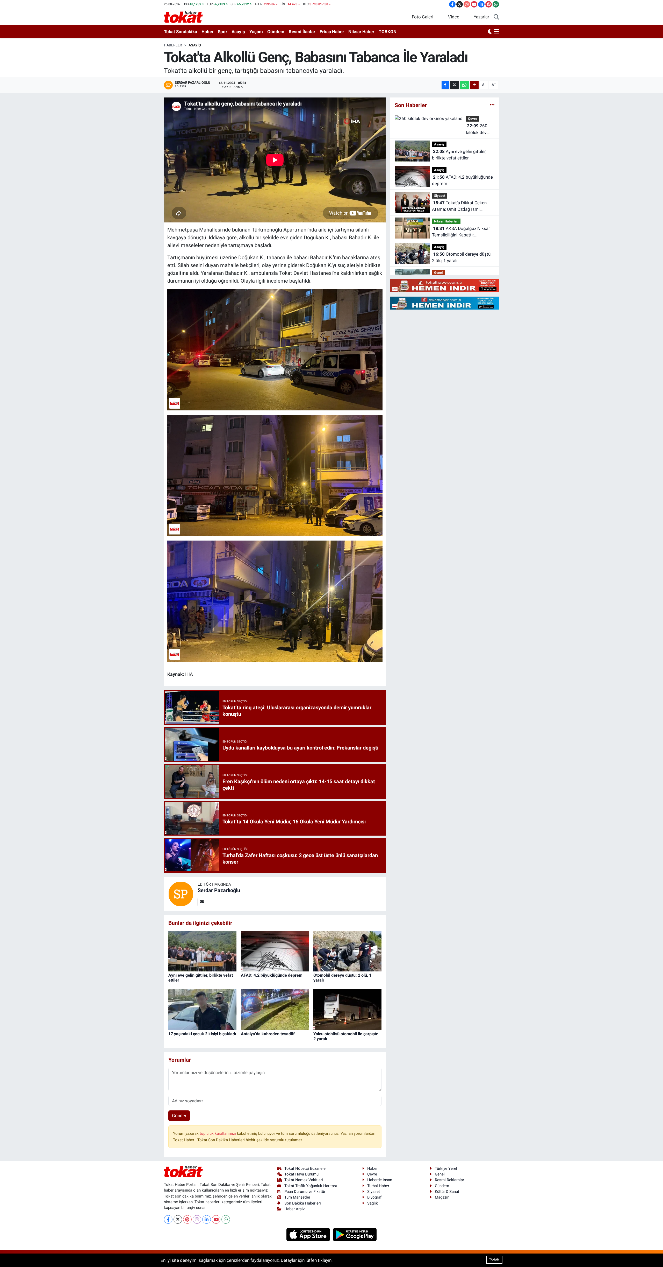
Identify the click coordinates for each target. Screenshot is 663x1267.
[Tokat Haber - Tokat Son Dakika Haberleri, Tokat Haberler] (183, 16)
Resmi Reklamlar (449, 1180)
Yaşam (256, 31)
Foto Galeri (422, 16)
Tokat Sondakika (180, 31)
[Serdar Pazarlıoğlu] (180, 893)
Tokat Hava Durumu (301, 1174)
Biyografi (375, 1197)
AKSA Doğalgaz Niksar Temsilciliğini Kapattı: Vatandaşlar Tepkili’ (461, 232)
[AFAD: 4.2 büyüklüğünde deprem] (275, 950)
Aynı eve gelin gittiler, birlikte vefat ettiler (459, 155)
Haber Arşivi (295, 1209)
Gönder (179, 1115)
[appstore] (308, 1234)
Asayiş (238, 31)
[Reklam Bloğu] (444, 285)
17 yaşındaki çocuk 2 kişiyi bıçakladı (202, 1033)
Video (453, 16)
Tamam (494, 1259)
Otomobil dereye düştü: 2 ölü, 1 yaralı (462, 257)
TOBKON (388, 31)
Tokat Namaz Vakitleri (303, 1180)
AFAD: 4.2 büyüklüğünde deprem (271, 975)
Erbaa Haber (332, 31)
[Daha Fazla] (474, 85)
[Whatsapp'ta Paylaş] (464, 85)
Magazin (442, 1197)
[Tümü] (492, 105)
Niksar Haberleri (446, 221)
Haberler (173, 45)
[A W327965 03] (275, 475)
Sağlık (372, 1203)
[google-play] (355, 1234)
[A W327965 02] (275, 349)
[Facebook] (168, 1219)
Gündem (275, 31)
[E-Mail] (202, 902)
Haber (207, 31)
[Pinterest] (187, 1219)
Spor (222, 31)
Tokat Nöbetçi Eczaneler (305, 1168)
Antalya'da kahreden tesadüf (268, 1033)
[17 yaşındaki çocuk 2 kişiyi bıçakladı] (202, 1009)
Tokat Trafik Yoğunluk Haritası (310, 1186)
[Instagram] (197, 1219)
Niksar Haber (361, 31)
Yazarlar (481, 16)
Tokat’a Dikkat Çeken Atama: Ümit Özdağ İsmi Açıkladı (459, 206)
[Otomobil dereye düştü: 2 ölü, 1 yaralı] (347, 950)
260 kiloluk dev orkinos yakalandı (476, 129)
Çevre (472, 119)
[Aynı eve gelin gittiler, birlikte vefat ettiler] (202, 950)
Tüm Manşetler (297, 1197)
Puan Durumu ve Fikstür (304, 1191)
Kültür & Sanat (447, 1191)
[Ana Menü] (496, 32)
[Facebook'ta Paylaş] (445, 85)
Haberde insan (379, 1180)
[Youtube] (216, 1219)
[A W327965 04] (275, 601)
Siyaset (439, 196)
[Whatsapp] (225, 1219)
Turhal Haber (378, 1186)
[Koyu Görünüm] (490, 32)
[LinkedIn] (206, 1219)
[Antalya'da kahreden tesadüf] (275, 1009)
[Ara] (496, 17)
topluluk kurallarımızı (218, 1133)
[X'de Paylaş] (454, 85)
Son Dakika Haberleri (302, 1203)
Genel (438, 273)
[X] (178, 1219)
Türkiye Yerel (446, 1168)
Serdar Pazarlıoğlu (219, 890)
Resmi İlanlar (302, 31)
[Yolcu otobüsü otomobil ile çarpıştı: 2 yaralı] (347, 1009)
